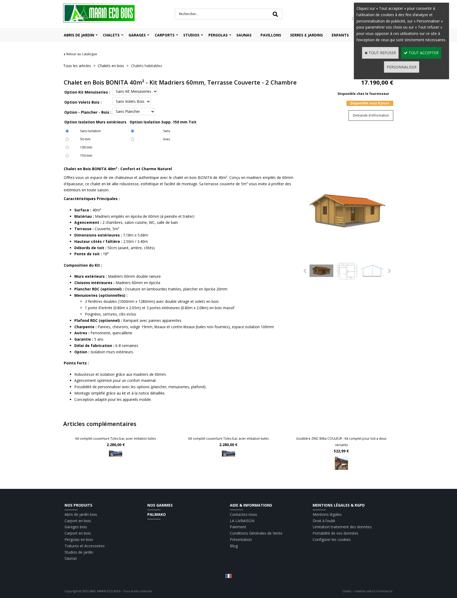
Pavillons (271, 35)
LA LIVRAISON (242, 520)
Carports (165, 35)
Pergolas (218, 35)
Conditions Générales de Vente (256, 533)
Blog (234, 545)
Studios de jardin (79, 552)
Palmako (156, 514)
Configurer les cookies (332, 539)
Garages (137, 35)
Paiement (238, 526)
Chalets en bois (111, 65)
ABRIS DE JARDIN (79, 35)
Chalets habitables (146, 65)
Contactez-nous (243, 514)
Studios (191, 35)
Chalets (111, 35)
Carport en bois (78, 520)
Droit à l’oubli (324, 520)
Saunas (244, 35)
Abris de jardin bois (81, 514)
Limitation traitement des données (342, 526)
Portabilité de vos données (335, 533)
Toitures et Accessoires (85, 545)
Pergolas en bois (79, 539)
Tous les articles (77, 65)
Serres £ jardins (306, 35)
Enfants (340, 35)
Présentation (241, 539)
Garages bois (76, 526)
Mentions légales (327, 514)
